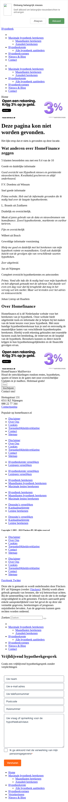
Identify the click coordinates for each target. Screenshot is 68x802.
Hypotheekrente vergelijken (23, 461)
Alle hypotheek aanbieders (30, 50)
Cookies (12, 424)
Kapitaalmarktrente (18, 507)
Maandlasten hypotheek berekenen (27, 483)
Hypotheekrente (17, 47)
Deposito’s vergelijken (20, 504)
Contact (12, 59)
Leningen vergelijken (20, 465)
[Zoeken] (44, 618)
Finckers (35, 589)
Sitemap (12, 434)
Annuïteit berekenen (26, 44)
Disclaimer (14, 418)
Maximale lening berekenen (23, 486)
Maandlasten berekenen (28, 40)
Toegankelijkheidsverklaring (24, 428)
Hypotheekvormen (18, 53)
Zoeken (5, 617)
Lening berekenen (18, 510)
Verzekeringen (16, 794)
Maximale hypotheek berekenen (26, 37)
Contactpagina (9, 406)
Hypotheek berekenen (20, 480)
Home (11, 772)
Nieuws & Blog (17, 56)
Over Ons (13, 421)
